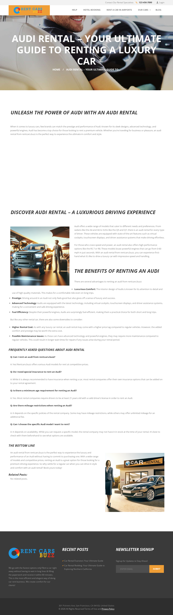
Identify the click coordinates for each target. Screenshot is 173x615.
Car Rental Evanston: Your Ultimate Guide (83, 560)
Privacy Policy (108, 608)
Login (161, 2)
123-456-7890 (145, 2)
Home (56, 69)
